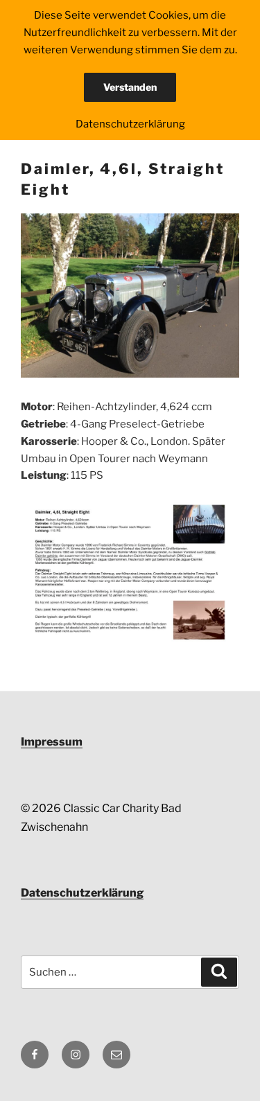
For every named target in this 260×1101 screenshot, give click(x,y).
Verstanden (130, 87)
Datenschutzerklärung (82, 892)
